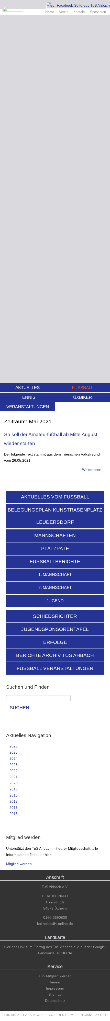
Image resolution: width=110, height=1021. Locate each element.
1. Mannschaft (55, 574)
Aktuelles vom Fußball (55, 497)
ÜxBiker (82, 397)
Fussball (82, 387)
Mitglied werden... (20, 864)
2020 (13, 783)
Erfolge (55, 642)
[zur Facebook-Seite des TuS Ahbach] (78, 5)
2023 (13, 765)
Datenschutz (55, 1001)
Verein (63, 12)
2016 (13, 808)
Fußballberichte (55, 561)
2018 (13, 795)
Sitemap (55, 994)
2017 (13, 801)
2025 (13, 752)
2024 (13, 758)
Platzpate (55, 548)
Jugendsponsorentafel (55, 629)
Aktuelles (27, 387)
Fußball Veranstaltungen (55, 668)
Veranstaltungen (27, 406)
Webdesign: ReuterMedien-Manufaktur (71, 1014)
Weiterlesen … (94, 470)
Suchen (19, 707)
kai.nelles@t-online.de (55, 924)
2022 (13, 771)
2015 (13, 814)
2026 (13, 746)
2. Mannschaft (55, 587)
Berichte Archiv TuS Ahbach (55, 655)
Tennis (27, 397)
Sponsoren (98, 12)
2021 (13, 777)
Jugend (55, 601)
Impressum (55, 988)
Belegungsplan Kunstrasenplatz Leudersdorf (55, 516)
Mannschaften (55, 535)
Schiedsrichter (55, 616)
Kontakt (79, 12)
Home (49, 12)
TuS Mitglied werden (55, 976)
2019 (13, 789)
